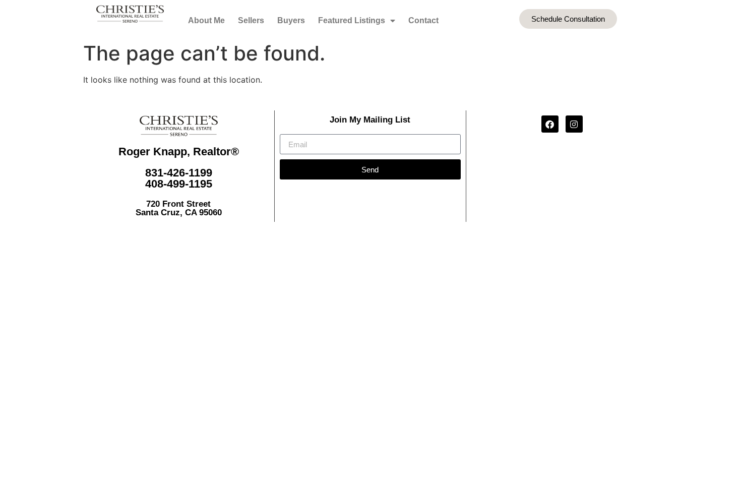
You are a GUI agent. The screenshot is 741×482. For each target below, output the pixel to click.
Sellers (251, 20)
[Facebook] (550, 124)
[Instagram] (574, 124)
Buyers (291, 20)
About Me (206, 20)
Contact (423, 20)
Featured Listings (351, 20)
